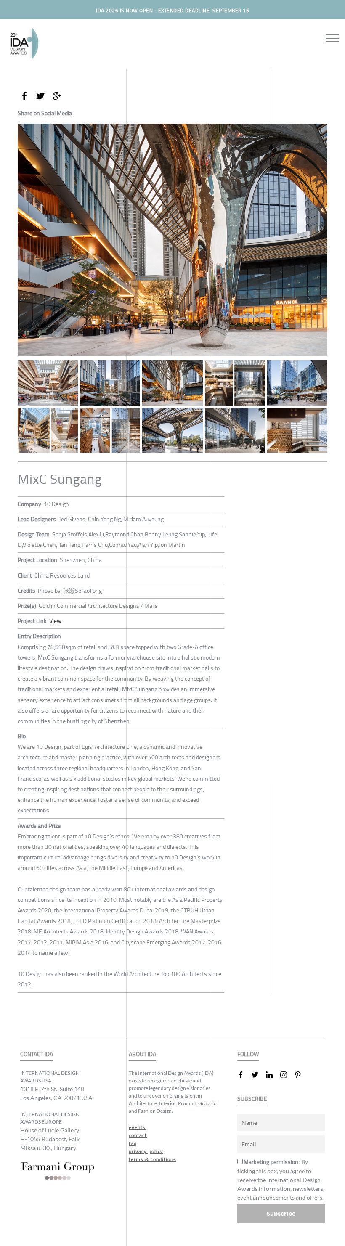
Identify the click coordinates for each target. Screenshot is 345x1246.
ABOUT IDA (142, 1054)
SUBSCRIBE (252, 1099)
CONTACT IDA (36, 1054)
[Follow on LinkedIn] (272, 1074)
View (55, 620)
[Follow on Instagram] (287, 1074)
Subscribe (281, 1213)
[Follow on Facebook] (244, 1074)
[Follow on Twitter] (258, 1074)
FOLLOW (248, 1054)
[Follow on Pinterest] (301, 1074)
